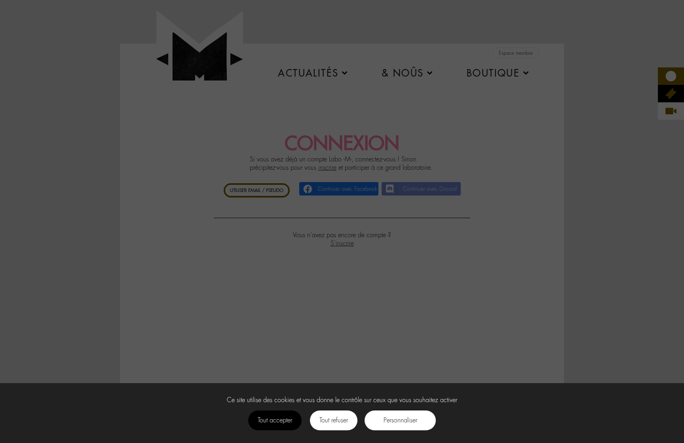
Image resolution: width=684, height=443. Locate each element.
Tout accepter (275, 420)
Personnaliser (400, 420)
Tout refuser (333, 420)
